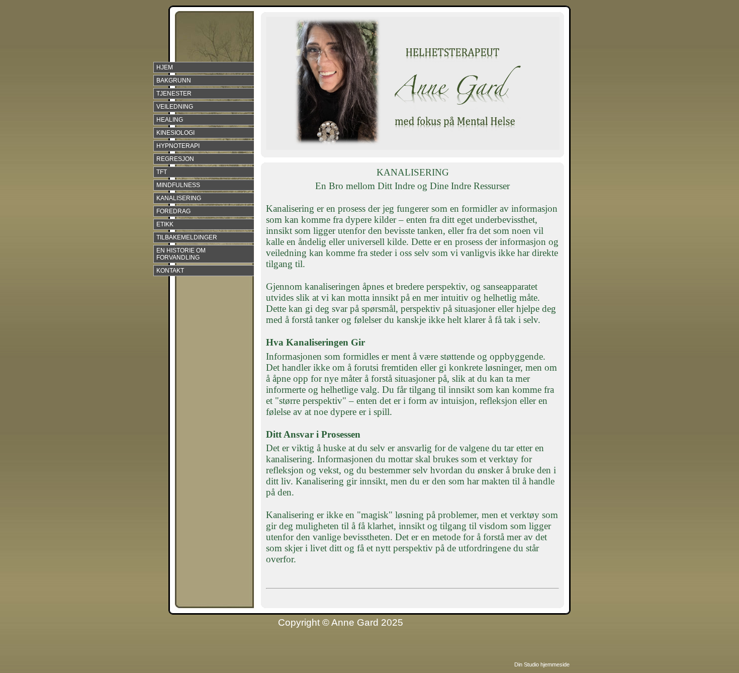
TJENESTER (174, 93)
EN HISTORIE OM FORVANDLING (181, 254)
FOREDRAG (173, 211)
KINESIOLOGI (175, 132)
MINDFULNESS (178, 185)
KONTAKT (170, 270)
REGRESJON (175, 158)
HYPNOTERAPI (178, 145)
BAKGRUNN (173, 80)
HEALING (169, 119)
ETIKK (164, 224)
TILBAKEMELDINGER (186, 237)
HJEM (164, 67)
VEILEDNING (174, 106)
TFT (161, 172)
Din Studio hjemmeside (542, 664)
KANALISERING (178, 198)
